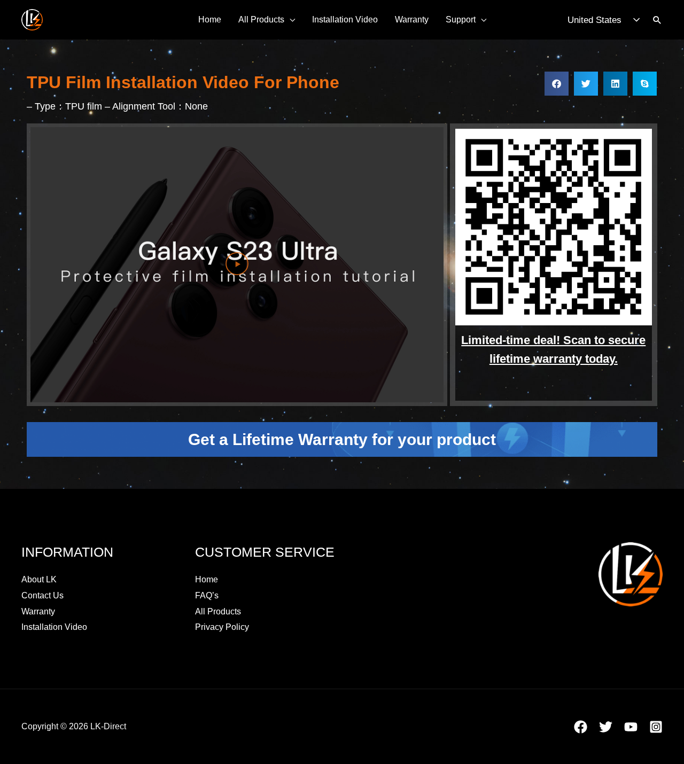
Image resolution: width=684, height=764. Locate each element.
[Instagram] (656, 727)
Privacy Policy (222, 627)
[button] (657, 19)
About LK (39, 579)
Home (209, 19)
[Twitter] (605, 727)
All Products (261, 19)
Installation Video (345, 19)
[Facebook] (580, 727)
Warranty (412, 19)
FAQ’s (207, 595)
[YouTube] (631, 727)
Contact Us (42, 595)
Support (461, 19)
